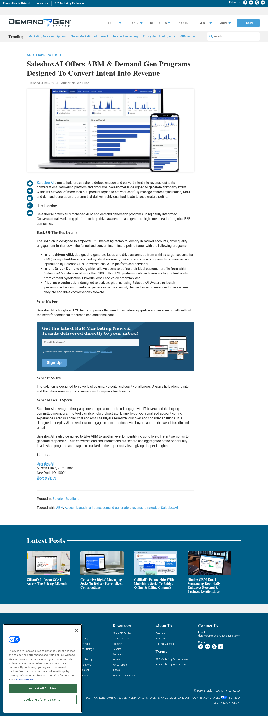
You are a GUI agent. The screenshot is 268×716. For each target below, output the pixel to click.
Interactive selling (125, 36)
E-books (117, 659)
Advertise (42, 3)
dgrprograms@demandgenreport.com (219, 635)
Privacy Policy (24, 679)
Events (203, 23)
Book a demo (46, 477)
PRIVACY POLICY (229, 702)
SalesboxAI (45, 183)
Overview (160, 633)
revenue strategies (146, 508)
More (223, 23)
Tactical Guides (121, 638)
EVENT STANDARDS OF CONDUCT (169, 697)
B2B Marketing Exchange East (172, 664)
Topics (134, 23)
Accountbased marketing (83, 508)
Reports (117, 649)
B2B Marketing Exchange (69, 3)
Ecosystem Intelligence (159, 36)
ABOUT (88, 697)
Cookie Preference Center (42, 699)
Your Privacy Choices (205, 697)
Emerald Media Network (17, 3)
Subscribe (248, 23)
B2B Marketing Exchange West (172, 659)
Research (117, 644)
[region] (42, 668)
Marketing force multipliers (47, 36)
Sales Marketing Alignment (89, 36)
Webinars (118, 654)
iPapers (117, 670)
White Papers (120, 665)
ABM (59, 508)
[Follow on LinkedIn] (263, 2)
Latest (113, 23)
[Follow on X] (257, 2)
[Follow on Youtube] (251, 2)
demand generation (116, 508)
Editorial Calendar (165, 644)
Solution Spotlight (45, 55)
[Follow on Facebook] (245, 2)
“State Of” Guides (122, 633)
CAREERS (99, 697)
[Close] (76, 630)
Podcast (184, 23)
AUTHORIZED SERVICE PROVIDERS (127, 697)
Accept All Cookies (42, 688)
